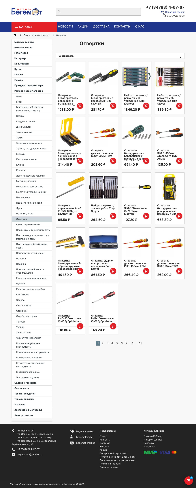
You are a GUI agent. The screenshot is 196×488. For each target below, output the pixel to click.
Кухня (17, 69)
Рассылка (149, 446)
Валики (20, 115)
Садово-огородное (25, 382)
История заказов (153, 439)
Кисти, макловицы (26, 159)
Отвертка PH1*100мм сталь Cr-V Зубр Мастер (102, 318)
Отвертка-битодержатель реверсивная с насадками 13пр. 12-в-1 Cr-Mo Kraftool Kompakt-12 (135, 159)
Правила (21, 263)
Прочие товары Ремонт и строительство (30, 271)
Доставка (101, 26)
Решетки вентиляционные (31, 278)
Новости (65, 26)
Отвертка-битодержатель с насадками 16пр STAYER (102, 99)
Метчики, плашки (26, 181)
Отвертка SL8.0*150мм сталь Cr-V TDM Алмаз (167, 154)
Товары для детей (24, 393)
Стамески (21, 310)
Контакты (122, 26)
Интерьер (20, 58)
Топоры (20, 321)
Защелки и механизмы (29, 143)
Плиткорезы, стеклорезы (30, 253)
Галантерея (21, 52)
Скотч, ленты (23, 305)
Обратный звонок (175, 12)
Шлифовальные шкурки (29, 357)
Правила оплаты (109, 467)
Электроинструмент (27, 377)
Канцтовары (21, 63)
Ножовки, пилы (24, 213)
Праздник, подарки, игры (28, 85)
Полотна (21, 258)
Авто (19, 96)
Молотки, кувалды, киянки (31, 191)
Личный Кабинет (153, 436)
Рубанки (21, 283)
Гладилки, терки (25, 121)
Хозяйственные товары (28, 409)
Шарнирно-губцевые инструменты (28, 345)
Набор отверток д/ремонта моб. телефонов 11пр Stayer (169, 99)
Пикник (18, 74)
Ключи (20, 164)
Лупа (19, 208)
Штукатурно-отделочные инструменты (30, 365)
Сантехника (22, 294)
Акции (83, 26)
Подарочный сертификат (113, 453)
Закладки (149, 443)
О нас (139, 26)
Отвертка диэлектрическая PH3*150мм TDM (135, 263)
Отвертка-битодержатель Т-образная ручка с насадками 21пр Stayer (69, 266)
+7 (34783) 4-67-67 (165, 7)
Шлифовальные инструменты (32, 352)
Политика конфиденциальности (117, 456)
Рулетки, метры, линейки (30, 289)
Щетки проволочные (28, 371)
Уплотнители (23, 332)
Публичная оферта (110, 463)
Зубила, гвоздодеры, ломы (31, 148)
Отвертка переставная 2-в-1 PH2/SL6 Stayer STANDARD (69, 209)
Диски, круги (23, 126)
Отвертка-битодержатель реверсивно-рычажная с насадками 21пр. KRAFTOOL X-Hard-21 (70, 103)
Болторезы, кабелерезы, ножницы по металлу (30, 109)
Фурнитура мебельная (28, 337)
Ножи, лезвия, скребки (29, 202)
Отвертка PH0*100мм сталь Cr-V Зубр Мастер (69, 318)
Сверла (20, 299)
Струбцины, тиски (26, 316)
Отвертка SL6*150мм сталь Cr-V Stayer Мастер (135, 209)
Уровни (20, 327)
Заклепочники (24, 132)
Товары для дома (24, 399)
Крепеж (20, 170)
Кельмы (20, 154)
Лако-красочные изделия (30, 175)
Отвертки (21, 219)
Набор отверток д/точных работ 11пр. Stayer (103, 208)
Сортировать (66, 55)
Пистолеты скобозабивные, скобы (31, 246)
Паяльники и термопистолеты (33, 229)
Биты (19, 101)
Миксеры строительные (29, 186)
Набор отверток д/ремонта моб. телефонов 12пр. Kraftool (135, 99)
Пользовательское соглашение (117, 460)
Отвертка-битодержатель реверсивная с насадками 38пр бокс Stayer (167, 211)
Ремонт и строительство (36, 35)
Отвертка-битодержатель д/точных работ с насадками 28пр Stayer (69, 156)
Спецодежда (22, 388)
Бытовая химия (23, 47)
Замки (19, 137)
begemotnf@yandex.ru (29, 454)
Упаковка (19, 404)
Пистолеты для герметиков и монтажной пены (32, 237)
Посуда (18, 80)
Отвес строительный (28, 224)
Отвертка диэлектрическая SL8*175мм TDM (168, 263)
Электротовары (23, 415)
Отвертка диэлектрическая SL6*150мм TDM (102, 153)
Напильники (23, 197)
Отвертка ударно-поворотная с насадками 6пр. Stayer (102, 264)
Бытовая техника (24, 42)
